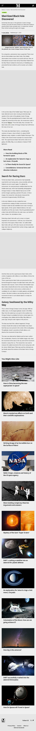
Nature (10, 122)
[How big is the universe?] (18, 638)
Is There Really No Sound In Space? (18, 164)
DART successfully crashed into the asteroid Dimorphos (16, 678)
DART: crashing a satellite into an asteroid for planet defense (15, 561)
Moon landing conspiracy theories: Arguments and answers (16, 504)
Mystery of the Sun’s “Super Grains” (16, 533)
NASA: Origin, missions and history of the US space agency (17, 474)
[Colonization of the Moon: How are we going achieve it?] (18, 608)
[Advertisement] (18, 88)
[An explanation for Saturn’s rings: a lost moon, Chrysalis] (18, 578)
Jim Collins (6, 32)
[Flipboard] (33, 720)
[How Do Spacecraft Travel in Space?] (18, 695)
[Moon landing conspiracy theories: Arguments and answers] (18, 491)
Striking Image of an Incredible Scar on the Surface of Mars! (17, 444)
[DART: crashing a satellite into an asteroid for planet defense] (18, 548)
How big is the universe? (12, 650)
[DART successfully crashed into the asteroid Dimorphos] (18, 666)
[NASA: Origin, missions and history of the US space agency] (18, 461)
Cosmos (4, 12)
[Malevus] (18, 5)
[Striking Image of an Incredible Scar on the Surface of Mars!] (18, 431)
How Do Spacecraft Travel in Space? (16, 707)
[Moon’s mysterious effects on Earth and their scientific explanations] (18, 401)
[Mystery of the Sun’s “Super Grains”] (18, 521)
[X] (31, 720)
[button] (3, 5)
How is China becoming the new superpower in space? (15, 384)
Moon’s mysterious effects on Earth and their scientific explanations (18, 414)
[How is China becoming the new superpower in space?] (18, 371)
